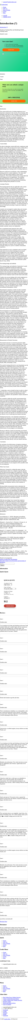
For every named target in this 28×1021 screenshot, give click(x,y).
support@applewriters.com (9, 2)
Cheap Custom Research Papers (11, 998)
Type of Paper (7, 587)
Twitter (5, 1011)
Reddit (4, 1014)
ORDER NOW (7, 17)
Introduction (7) (4, 27)
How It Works (6, 10)
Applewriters (7, 1019)
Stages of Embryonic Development (8, 559)
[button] (2, 921)
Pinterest (5, 1012)
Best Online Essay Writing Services (12, 997)
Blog (4, 13)
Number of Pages (8, 591)
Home (4, 7)
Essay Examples (7, 1004)
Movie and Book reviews (9, 1003)
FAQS (4, 11)
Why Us (5, 8)
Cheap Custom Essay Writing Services (12, 1000)
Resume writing (7, 1001)
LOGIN (5, 15)
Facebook (5, 1010)
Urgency (6, 596)
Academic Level (8, 583)
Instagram (5, 1015)
